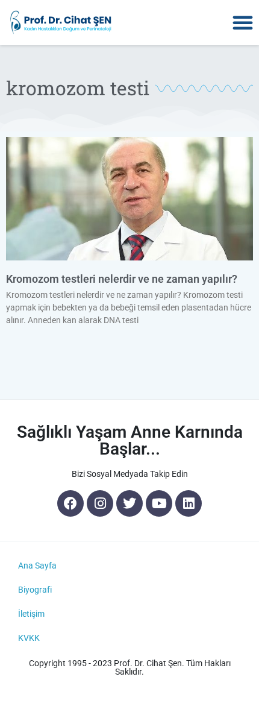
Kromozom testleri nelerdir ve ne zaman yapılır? (121, 279)
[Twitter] (129, 503)
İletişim (31, 614)
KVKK (29, 638)
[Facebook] (70, 503)
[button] (242, 22)
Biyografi (35, 589)
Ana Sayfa (37, 565)
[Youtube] (159, 503)
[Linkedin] (188, 503)
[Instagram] (100, 503)
